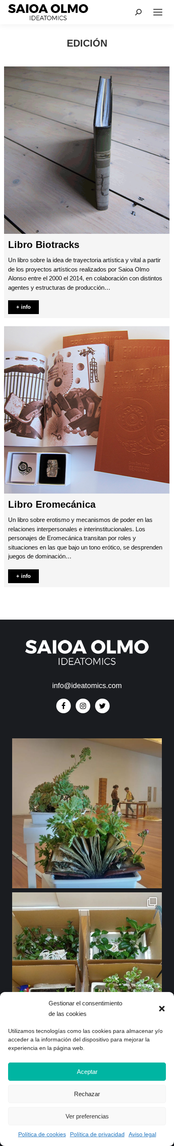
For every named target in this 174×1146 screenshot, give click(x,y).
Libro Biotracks (43, 244)
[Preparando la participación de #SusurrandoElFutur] (87, 813)
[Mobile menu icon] (158, 12)
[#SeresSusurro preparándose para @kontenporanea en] (87, 967)
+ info (23, 307)
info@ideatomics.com (87, 686)
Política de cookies (42, 1134)
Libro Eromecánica (51, 504)
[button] (162, 1009)
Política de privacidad (97, 1134)
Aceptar (87, 1071)
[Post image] (87, 150)
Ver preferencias (87, 1116)
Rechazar (87, 1093)
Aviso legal (142, 1134)
